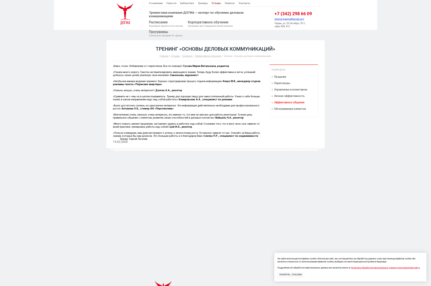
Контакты (244, 3)
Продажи (279, 76)
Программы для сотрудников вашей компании (210, 23)
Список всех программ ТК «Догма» (166, 33)
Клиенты (230, 3)
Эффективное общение (208, 56)
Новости (171, 3)
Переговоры (281, 83)
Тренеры (203, 3)
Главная (164, 56)
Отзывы (216, 3)
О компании (156, 3)
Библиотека (187, 3)
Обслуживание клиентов (289, 108)
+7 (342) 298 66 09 (293, 13)
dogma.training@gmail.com (289, 19)
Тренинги (187, 56)
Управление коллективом (290, 89)
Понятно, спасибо (290, 275)
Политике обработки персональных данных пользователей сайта (385, 268)
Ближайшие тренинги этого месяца (166, 23)
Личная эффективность (289, 96)
